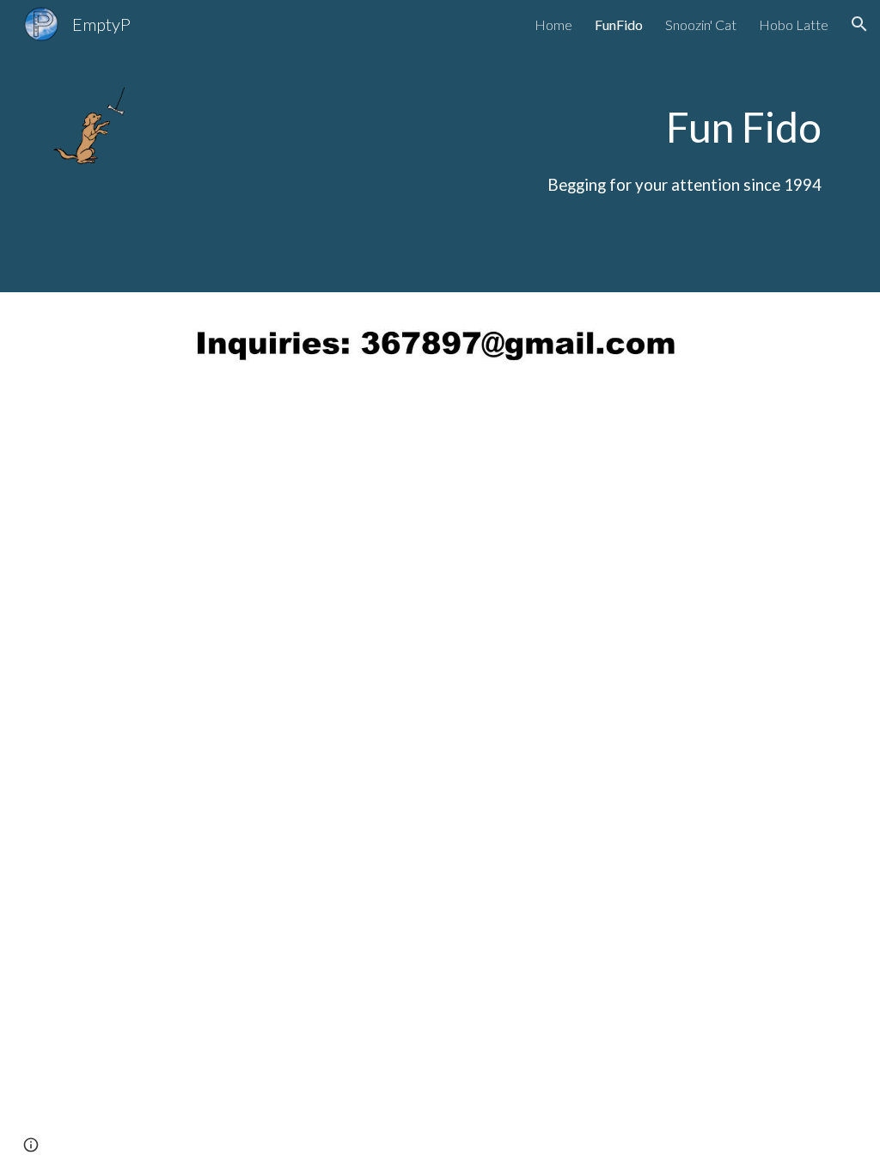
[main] (506, 145)
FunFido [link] (619, 24)
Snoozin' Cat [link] (700, 24)
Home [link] (553, 24)
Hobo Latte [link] (793, 24)
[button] (859, 24)
